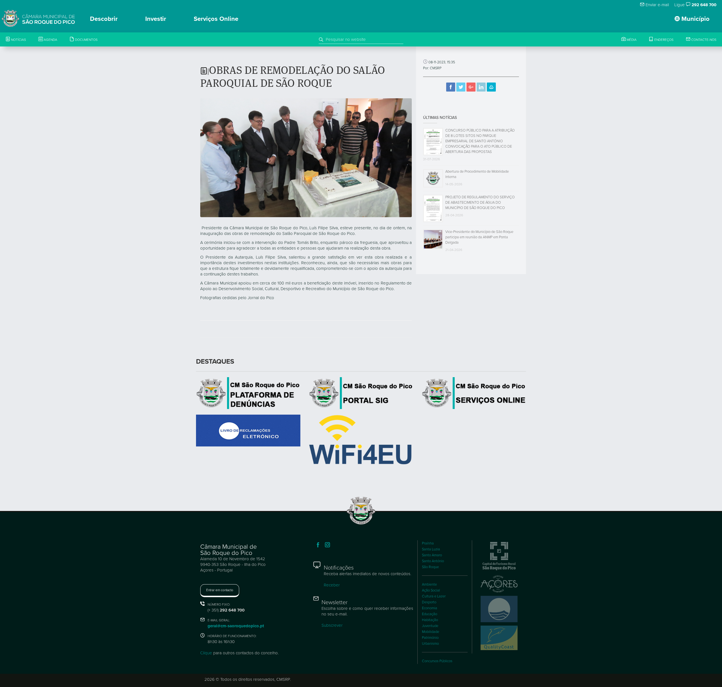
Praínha (428, 543)
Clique (206, 652)
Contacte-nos (703, 40)
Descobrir (104, 19)
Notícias (18, 40)
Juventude (430, 626)
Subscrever (332, 625)
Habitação (430, 620)
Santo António (433, 561)
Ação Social (431, 590)
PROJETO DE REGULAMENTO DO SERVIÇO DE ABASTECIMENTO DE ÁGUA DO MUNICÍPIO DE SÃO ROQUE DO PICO (480, 202)
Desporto (429, 602)
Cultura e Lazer (434, 596)
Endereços (663, 40)
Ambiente (429, 584)
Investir (155, 19)
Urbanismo (430, 643)
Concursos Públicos (437, 661)
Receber (332, 585)
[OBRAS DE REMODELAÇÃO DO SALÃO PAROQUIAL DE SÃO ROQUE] (306, 157)
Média (631, 40)
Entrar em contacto (219, 590)
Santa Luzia (431, 549)
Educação (429, 614)
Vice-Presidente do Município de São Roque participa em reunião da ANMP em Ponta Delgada (479, 237)
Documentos (86, 40)
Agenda (50, 40)
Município (695, 19)
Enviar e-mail (656, 4)
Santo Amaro (432, 555)
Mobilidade (430, 632)
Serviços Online (216, 19)
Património (430, 637)
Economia (429, 608)
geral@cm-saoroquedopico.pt (236, 625)
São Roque (430, 567)
